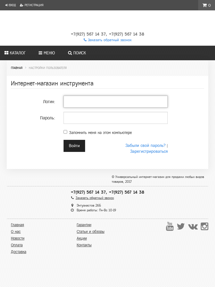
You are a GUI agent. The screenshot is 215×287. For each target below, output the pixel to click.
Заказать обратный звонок (109, 40)
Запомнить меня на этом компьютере (100, 133)
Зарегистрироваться (149, 151)
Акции (82, 238)
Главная (17, 225)
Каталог (16, 53)
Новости (17, 238)
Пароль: (47, 117)
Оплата (17, 245)
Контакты (84, 245)
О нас (16, 232)
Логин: (49, 101)
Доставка (18, 252)
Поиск (79, 53)
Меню (48, 53)
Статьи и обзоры (90, 232)
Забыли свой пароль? (145, 145)
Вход (12, 5)
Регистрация (33, 5)
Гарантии (84, 225)
